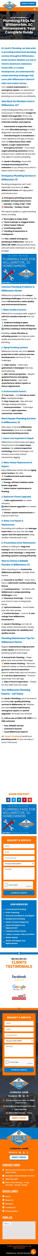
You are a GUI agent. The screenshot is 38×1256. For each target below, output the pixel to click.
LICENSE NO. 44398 (19, 1092)
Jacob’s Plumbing (12, 736)
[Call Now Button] (33, 1252)
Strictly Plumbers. (24, 1253)
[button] (34, 9)
